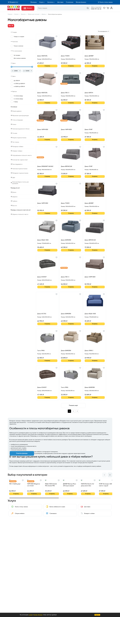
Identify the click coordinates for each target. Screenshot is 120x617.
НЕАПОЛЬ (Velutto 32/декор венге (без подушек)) (87, 485)
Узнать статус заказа (106, 2)
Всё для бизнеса (81, 2)
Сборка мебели (19, 513)
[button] (56, 36)
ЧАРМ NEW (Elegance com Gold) (33, 484)
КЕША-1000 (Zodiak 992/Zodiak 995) (51, 484)
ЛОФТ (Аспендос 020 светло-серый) (105, 484)
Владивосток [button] (14, 2)
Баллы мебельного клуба (57, 506)
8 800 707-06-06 (96, 9)
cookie (30, 614)
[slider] (11, 67)
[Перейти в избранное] (104, 8)
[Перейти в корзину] (108, 8)
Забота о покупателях (96, 7)
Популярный (64, 83)
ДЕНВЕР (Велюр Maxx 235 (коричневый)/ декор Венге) (69, 485)
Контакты (50, 2)
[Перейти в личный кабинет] (111, 8)
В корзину (47, 65)
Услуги (41, 2)
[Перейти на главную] (13, 10)
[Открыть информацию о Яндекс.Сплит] (43, 61)
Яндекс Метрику (38, 614)
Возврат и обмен (89, 513)
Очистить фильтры (22, 453)
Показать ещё (73, 405)
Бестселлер (40, 120)
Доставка (60, 2)
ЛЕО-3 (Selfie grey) (14, 484)
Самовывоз (53, 513)
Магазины (34, 2)
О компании (69, 2)
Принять (97, 615)
